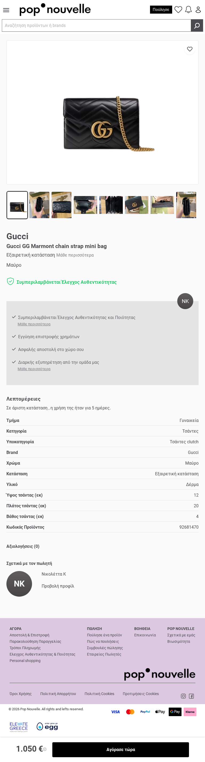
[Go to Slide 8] (186, 205)
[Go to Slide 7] (162, 205)
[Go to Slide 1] (17, 205)
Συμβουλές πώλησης (105, 648)
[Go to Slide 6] (136, 205)
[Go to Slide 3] (61, 205)
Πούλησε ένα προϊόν (104, 635)
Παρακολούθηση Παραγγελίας (35, 641)
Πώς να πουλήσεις (103, 641)
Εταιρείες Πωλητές (104, 654)
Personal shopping (25, 661)
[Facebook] (191, 695)
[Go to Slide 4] (85, 205)
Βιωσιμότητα (178, 641)
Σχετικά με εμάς (181, 635)
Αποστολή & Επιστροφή (29, 635)
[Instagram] (184, 695)
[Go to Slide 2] (39, 205)
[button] (102, 112)
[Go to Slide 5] (111, 205)
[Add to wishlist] (189, 49)
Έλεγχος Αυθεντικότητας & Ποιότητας (43, 654)
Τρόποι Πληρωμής (25, 648)
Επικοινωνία (145, 635)
